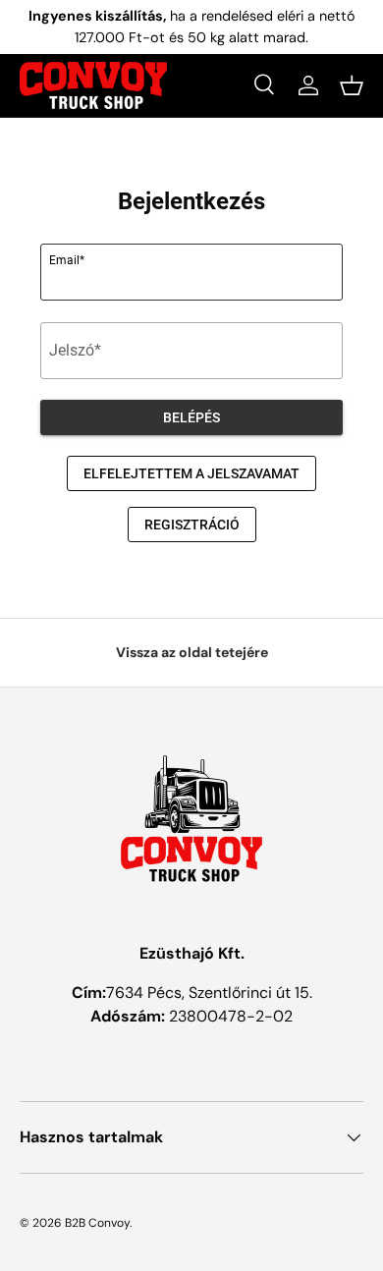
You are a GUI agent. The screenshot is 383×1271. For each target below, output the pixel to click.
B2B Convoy (97, 1223)
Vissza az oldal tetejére (192, 652)
